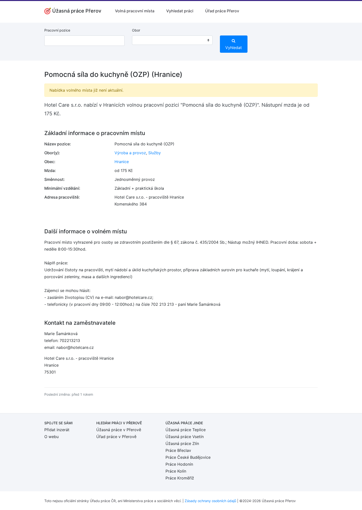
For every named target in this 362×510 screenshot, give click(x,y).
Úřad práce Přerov (222, 10)
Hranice (122, 161)
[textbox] (142, 40)
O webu (51, 436)
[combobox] (172, 40)
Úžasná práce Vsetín (184, 436)
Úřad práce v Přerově (116, 436)
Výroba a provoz (130, 152)
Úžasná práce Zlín (182, 443)
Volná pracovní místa (134, 10)
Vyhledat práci (179, 10)
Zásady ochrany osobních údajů (210, 501)
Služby (154, 152)
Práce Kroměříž (179, 478)
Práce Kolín (175, 471)
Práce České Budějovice (188, 457)
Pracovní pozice (57, 30)
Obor (136, 30)
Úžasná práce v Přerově (118, 429)
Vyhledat (233, 47)
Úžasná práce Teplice (185, 429)
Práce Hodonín (179, 464)
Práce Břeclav (178, 450)
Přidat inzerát (56, 429)
